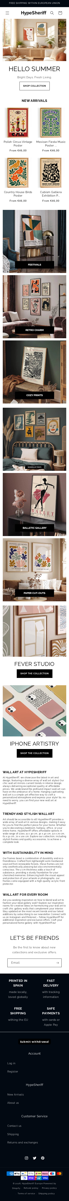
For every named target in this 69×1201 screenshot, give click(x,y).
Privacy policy (49, 1188)
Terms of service (26, 1193)
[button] (7, 13)
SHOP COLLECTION (34, 86)
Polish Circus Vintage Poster (18, 143)
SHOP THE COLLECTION (34, 673)
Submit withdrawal (34, 1041)
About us (13, 1102)
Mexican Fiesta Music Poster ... (51, 143)
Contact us (14, 1125)
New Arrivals (15, 1094)
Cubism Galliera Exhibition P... (51, 194)
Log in (11, 1063)
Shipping (13, 1134)
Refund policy (31, 1188)
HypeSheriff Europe (32, 1183)
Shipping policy (46, 1193)
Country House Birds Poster (18, 194)
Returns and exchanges (22, 1142)
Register (12, 1071)
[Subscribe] (57, 963)
